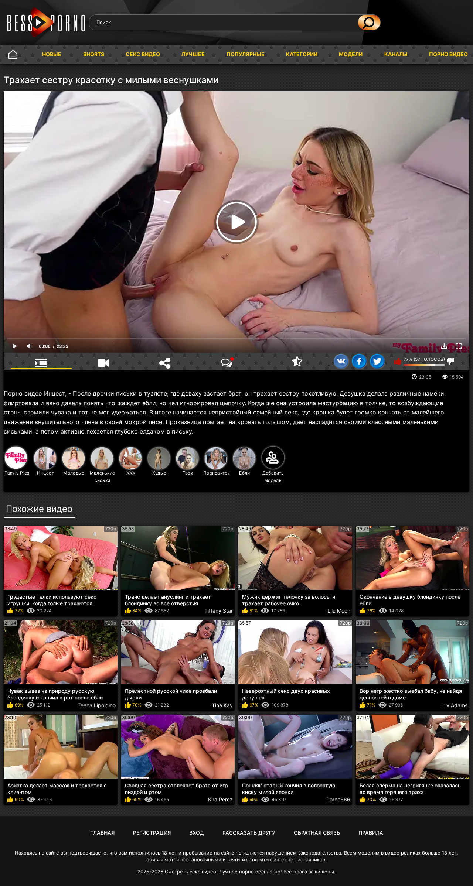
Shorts (93, 54)
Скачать (444, 346)
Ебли (244, 473)
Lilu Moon (338, 611)
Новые (51, 54)
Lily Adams (454, 705)
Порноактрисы (216, 473)
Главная (13, 54)
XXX (131, 473)
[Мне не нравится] (451, 361)
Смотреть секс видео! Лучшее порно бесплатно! (223, 872)
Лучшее (193, 54)
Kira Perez (220, 799)
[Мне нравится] (398, 361)
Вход (196, 832)
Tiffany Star (218, 611)
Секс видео (143, 54)
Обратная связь (317, 832)
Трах (188, 473)
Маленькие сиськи (102, 476)
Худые (159, 473)
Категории (301, 54)
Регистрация (152, 832)
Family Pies (16, 473)
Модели (351, 54)
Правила (370, 832)
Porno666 (338, 799)
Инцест (45, 473)
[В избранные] (297, 361)
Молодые (73, 473)
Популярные (246, 54)
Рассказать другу (248, 832)
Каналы (396, 54)
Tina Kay (222, 705)
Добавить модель (273, 476)
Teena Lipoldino (97, 705)
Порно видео (448, 54)
